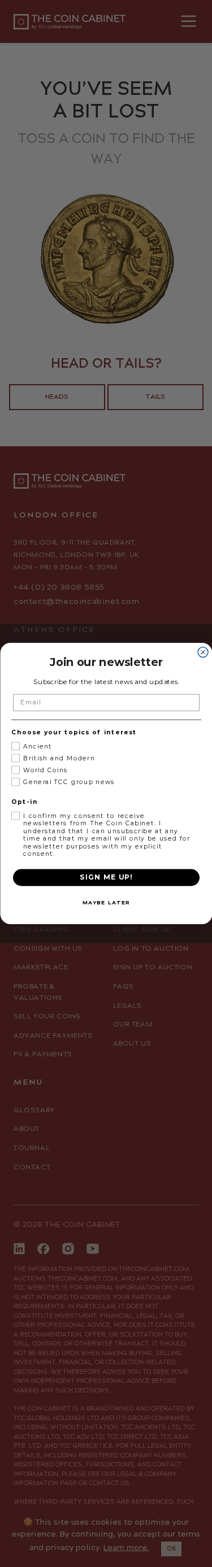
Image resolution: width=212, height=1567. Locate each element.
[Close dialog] (203, 652)
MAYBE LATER (106, 902)
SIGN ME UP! (106, 877)
